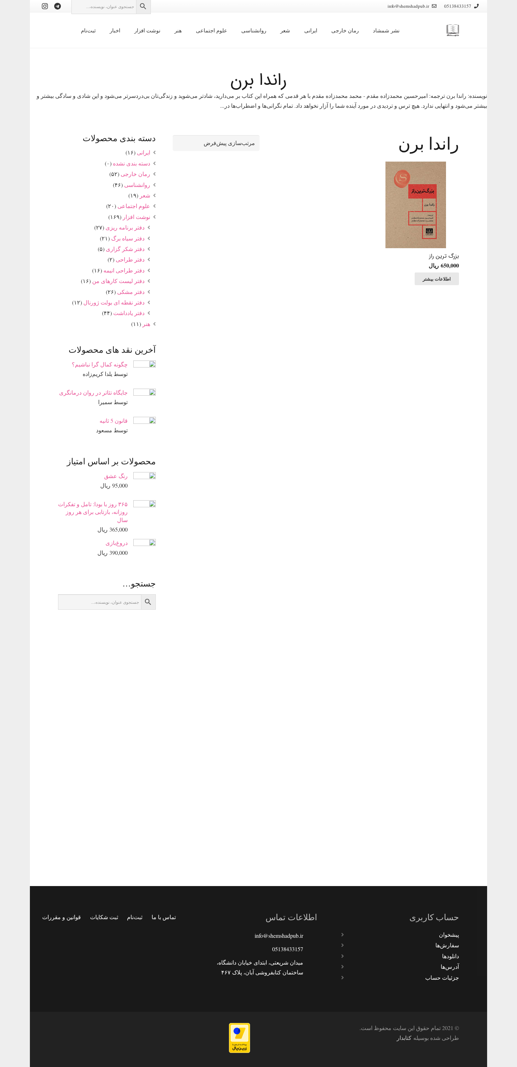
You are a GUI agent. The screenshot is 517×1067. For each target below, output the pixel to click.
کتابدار (404, 1037)
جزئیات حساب (442, 977)
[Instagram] (44, 6)
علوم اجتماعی (133, 205)
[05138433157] (310, 949)
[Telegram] (57, 6)
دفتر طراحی (130, 259)
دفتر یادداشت (129, 312)
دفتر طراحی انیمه (124, 270)
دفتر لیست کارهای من (118, 280)
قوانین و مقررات (61, 917)
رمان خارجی (135, 173)
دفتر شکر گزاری (125, 248)
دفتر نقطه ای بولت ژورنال (114, 302)
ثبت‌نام (134, 917)
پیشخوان (449, 934)
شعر (145, 195)
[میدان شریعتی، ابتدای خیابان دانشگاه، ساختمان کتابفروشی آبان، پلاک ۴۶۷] (310, 967)
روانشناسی (137, 184)
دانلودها (450, 956)
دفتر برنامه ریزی (125, 227)
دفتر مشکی (131, 291)
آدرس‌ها (450, 966)
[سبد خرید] (63, 30)
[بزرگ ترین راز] (415, 205)
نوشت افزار (136, 216)
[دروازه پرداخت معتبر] (239, 1050)
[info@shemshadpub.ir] (310, 935)
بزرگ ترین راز (444, 256)
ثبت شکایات (104, 917)
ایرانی (143, 152)
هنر (146, 323)
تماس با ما (164, 917)
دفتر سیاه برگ (128, 238)
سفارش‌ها (447, 945)
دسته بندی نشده (131, 163)
